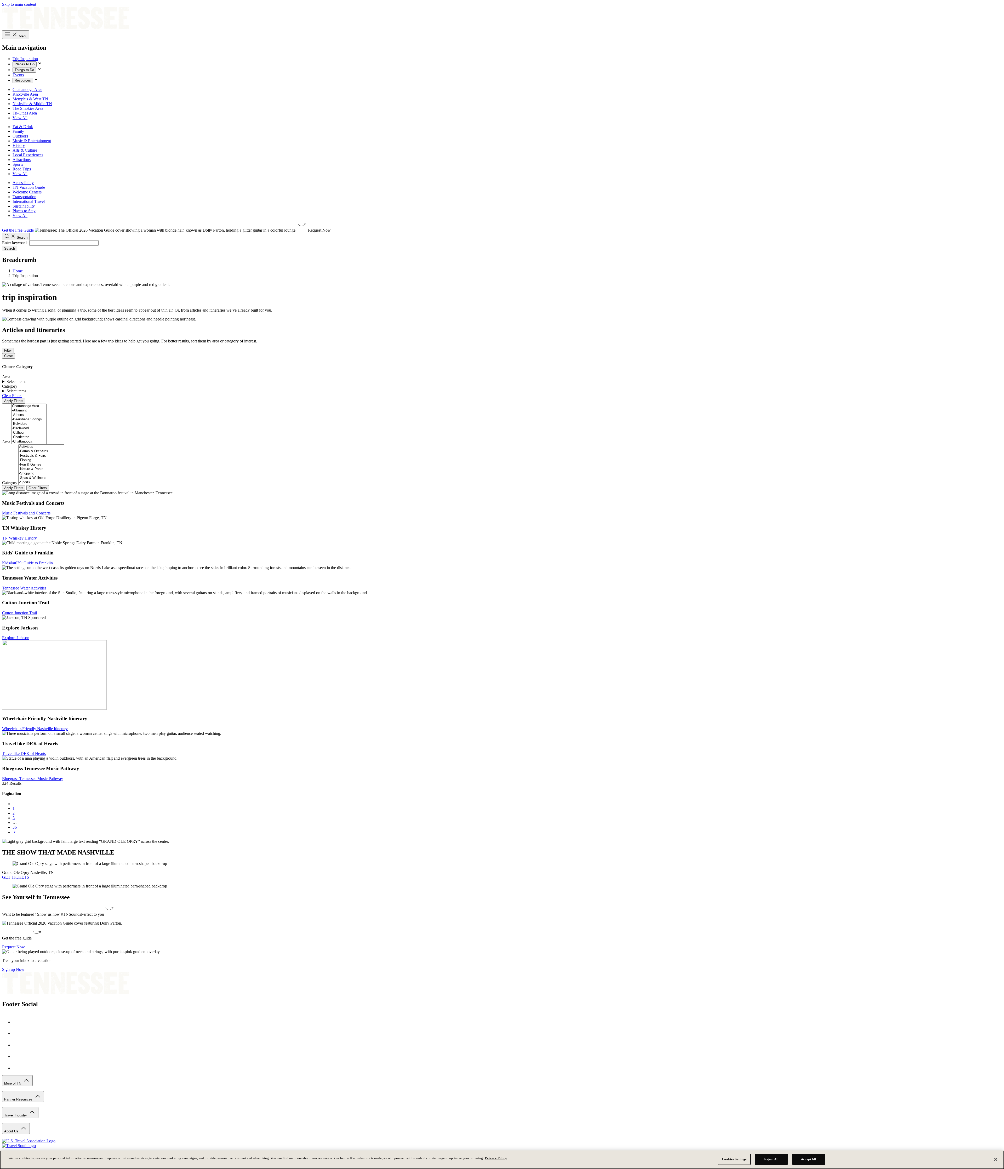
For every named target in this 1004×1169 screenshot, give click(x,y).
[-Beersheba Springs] (29, 419)
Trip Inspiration (25, 58)
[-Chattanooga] (29, 441)
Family (18, 131)
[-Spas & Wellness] (41, 478)
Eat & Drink (23, 126)
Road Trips (22, 169)
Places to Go (25, 64)
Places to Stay (24, 211)
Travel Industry (16, 1115)
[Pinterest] (18, 1045)
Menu (22, 36)
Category (9, 482)
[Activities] (41, 447)
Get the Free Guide (18, 230)
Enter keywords (15, 242)
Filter (8, 350)
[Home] (65, 28)
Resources (23, 80)
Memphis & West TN (30, 99)
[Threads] (18, 1068)
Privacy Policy (496, 1158)
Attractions (22, 159)
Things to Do (24, 70)
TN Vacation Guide (29, 187)
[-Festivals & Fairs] (41, 456)
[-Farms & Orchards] (41, 451)
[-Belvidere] (29, 424)
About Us (11, 1131)
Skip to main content (19, 4)
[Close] (995, 1159)
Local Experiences (28, 155)
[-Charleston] (29, 437)
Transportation (24, 196)
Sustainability (24, 206)
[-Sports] (41, 482)
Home (18, 271)
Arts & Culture (25, 150)
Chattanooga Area (27, 89)
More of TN (13, 1083)
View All (20, 118)
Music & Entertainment (32, 141)
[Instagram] (18, 1033)
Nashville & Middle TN (32, 103)
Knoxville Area (25, 94)
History (19, 145)
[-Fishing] (41, 460)
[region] (502, 1159)
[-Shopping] (41, 473)
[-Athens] (29, 415)
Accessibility (23, 182)
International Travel (29, 201)
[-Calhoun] (29, 433)
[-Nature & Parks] (41, 469)
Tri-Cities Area (25, 113)
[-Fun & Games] (41, 464)
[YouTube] (18, 1056)
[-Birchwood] (29, 428)
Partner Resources (18, 1099)
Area (6, 442)
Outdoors (20, 136)
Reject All (771, 1159)
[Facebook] (18, 1022)
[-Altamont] (29, 410)
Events (18, 75)
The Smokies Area (28, 108)
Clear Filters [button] (12, 395)
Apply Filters (13, 401)
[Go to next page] (15, 832)
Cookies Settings (734, 1159)
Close (8, 356)
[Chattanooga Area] (29, 406)
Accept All (808, 1159)
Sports (18, 164)
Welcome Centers (27, 192)
